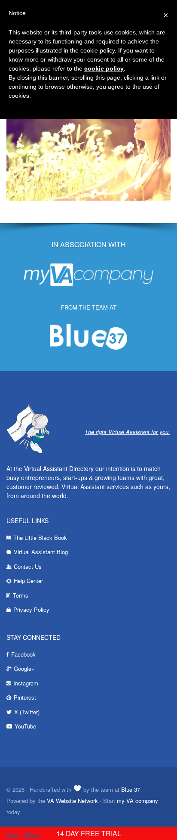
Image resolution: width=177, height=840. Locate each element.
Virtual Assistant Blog (41, 552)
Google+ (24, 668)
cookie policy (104, 68)
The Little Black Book (40, 537)
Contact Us (28, 566)
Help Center (28, 581)
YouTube (25, 726)
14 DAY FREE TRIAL (88, 833)
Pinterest (25, 697)
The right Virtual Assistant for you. (127, 432)
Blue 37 (130, 789)
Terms (20, 595)
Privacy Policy (31, 609)
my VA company (137, 801)
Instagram (25, 683)
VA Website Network (72, 801)
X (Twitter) (27, 712)
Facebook (23, 654)
